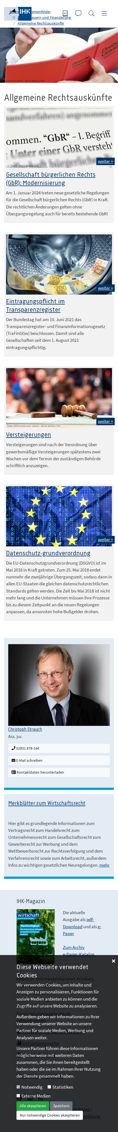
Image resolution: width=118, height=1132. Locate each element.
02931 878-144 (27, 748)
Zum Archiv (74, 947)
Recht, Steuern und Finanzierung (44, 17)
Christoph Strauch (25, 729)
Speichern (61, 1105)
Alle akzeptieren (33, 1105)
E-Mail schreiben (29, 760)
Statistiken (62, 1087)
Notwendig (32, 1087)
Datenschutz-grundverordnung (48, 553)
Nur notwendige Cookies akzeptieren (50, 1115)
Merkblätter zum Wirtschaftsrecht (46, 803)
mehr (104, 865)
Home (14, 11)
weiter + (105, 161)
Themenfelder (39, 11)
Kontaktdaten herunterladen (40, 772)
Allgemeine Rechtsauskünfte (41, 23)
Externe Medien (35, 1096)
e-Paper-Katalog (78, 954)
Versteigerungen (28, 435)
